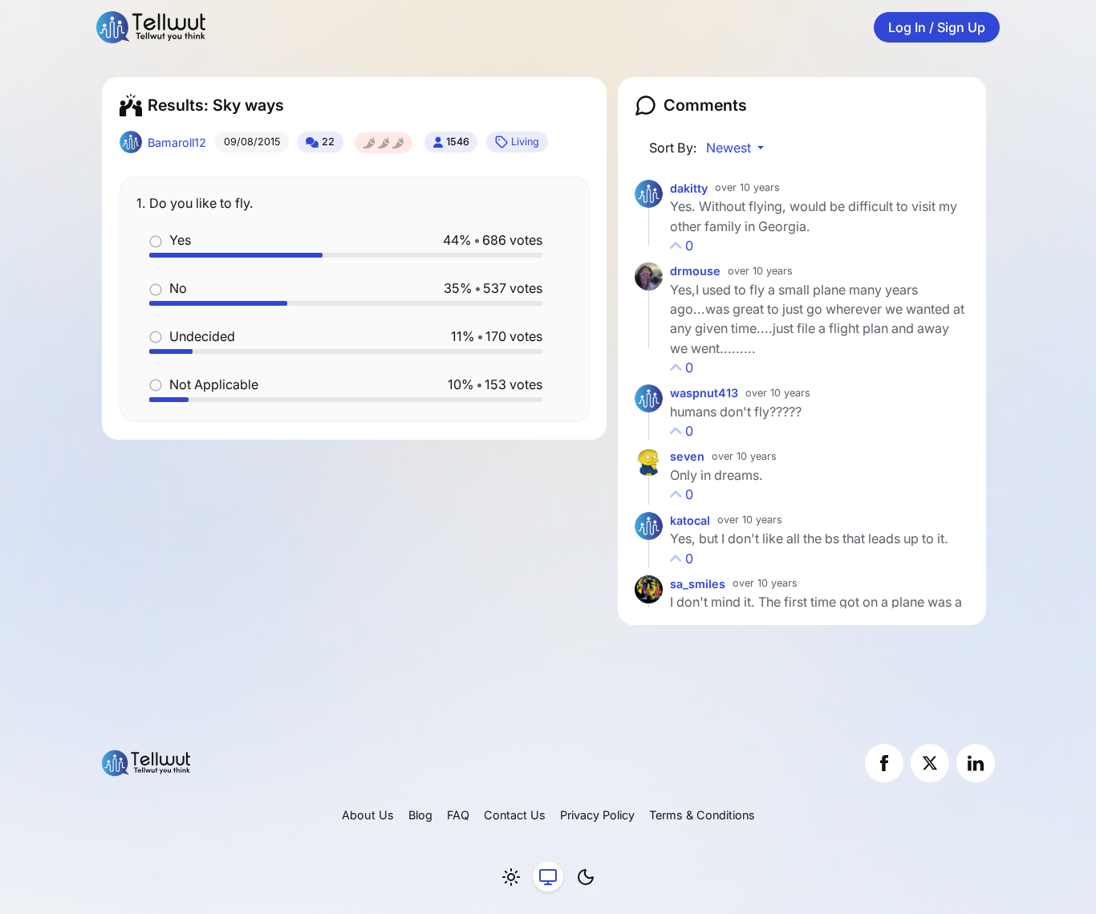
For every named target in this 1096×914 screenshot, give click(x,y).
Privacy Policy (597, 815)
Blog (420, 815)
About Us (368, 815)
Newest (730, 148)
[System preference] (548, 877)
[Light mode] (511, 877)
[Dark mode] (585, 877)
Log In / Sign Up (936, 27)
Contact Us (515, 815)
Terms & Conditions (702, 815)
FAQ (458, 815)
